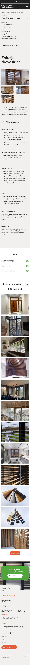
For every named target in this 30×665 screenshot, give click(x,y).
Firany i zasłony (5, 27)
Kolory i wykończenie (8, 211)
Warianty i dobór (6, 168)
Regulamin (26, 655)
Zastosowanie (5, 226)
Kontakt (3, 642)
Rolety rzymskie (5, 31)
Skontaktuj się (12, 575)
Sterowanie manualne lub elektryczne (13, 152)
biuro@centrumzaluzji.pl (12, 626)
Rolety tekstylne (5, 34)
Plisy (2, 29)
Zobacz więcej (15, 553)
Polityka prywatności (5, 657)
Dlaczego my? (5, 636)
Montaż (3, 193)
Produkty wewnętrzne (17, 12)
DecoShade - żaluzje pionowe (9, 38)
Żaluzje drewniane (6, 22)
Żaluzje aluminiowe (6, 24)
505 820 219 (16, 1)
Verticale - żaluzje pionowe (8, 36)
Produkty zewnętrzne (10, 45)
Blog (2, 639)
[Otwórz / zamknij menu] (27, 6)
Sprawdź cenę (7, 647)
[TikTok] (13, 633)
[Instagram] (6, 633)
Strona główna (5, 12)
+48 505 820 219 (9, 617)
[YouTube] (9, 633)
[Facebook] (2, 633)
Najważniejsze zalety (8, 129)
